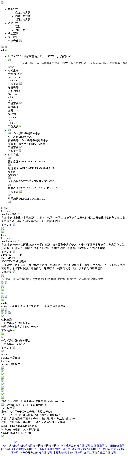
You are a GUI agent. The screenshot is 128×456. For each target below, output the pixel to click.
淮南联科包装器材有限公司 (55, 449)
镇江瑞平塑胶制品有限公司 (21, 449)
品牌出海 (18, 401)
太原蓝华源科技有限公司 (68, 452)
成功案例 (13, 33)
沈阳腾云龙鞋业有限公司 (86, 449)
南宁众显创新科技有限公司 (36, 452)
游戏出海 (6, 401)
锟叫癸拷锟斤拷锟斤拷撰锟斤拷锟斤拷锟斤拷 (30, 445)
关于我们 (13, 37)
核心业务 (13, 9)
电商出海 (29, 401)
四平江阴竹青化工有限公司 (100, 452)
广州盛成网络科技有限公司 (74, 445)
